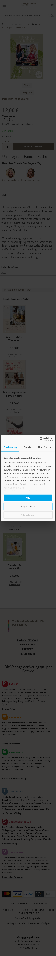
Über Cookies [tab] (45, 447)
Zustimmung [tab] (10, 447)
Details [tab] (27, 447)
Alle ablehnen (28, 515)
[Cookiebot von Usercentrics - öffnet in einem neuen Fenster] (40, 439)
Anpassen (26, 506)
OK (28, 498)
